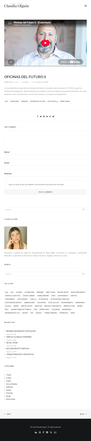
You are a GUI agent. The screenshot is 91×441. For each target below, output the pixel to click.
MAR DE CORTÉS (26, 306)
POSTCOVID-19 (53, 101)
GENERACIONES (29, 302)
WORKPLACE (64, 313)
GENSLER (24, 101)
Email (7, 163)
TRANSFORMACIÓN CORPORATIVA (20, 354)
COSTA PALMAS (22, 299)
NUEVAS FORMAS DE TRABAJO (21, 309)
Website (8, 174)
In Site (8, 378)
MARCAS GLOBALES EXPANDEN (18, 337)
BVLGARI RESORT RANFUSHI (17, 349)
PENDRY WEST (44, 309)
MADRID (16, 306)
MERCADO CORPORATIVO (52, 306)
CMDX (53, 295)
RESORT (25, 313)
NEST (7, 309)
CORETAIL (73, 295)
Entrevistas (10, 399)
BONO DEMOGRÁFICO (78, 292)
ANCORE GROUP (63, 292)
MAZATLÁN (38, 306)
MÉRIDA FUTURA (69, 306)
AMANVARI (40, 292)
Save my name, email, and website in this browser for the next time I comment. (36, 184)
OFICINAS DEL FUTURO (37, 101)
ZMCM (73, 313)
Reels (8, 396)
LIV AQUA (8, 306)
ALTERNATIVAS (29, 292)
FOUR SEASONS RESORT (13, 302)
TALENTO (39, 313)
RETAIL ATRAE (12, 343)
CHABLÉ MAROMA (43, 295)
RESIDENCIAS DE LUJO (12, 313)
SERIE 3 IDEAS (65, 101)
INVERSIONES (80, 302)
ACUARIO (19, 292)
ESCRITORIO (14, 101)
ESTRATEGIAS (43, 299)
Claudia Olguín (41, 82)
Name (7, 152)
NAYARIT (80, 306)
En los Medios (11, 384)
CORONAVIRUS (10, 299)
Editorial (9, 387)
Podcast (9, 393)
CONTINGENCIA (63, 295)
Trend (8, 375)
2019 (6, 292)
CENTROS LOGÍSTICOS (12, 295)
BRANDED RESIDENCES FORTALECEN (21, 331)
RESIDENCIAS (66, 309)
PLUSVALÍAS (56, 309)
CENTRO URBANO (29, 295)
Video (26, 82)
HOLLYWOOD (41, 302)
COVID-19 (33, 299)
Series (8, 390)
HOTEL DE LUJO (53, 302)
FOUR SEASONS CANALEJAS (60, 299)
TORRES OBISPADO (50, 313)
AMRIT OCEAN (50, 292)
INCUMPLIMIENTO (67, 302)
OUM (35, 309)
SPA (32, 313)
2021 (6, 101)
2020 (12, 292)
